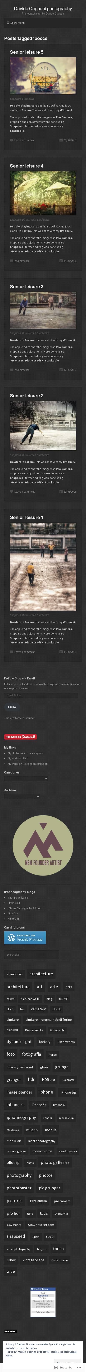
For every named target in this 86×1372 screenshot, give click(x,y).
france (53, 1055)
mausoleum (66, 1118)
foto (11, 1054)
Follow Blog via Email (19, 678)
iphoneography (21, 1117)
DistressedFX (57, 1030)
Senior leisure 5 (26, 51)
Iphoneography (43, 1306)
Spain (36, 1237)
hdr (31, 1079)
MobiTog (13, 913)
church (57, 1009)
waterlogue (59, 1260)
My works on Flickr (18, 758)
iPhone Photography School (24, 908)
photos (46, 1175)
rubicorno (43, 1295)
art (40, 987)
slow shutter (14, 1225)
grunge (62, 1067)
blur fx (10, 1009)
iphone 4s (15, 1104)
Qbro (30, 1214)
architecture (41, 974)
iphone (46, 1092)
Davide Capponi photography (43, 8)
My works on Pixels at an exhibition (28, 764)
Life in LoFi (14, 903)
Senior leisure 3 (26, 286)
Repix (44, 1214)
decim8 (12, 1030)
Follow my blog (43, 1312)
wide (11, 1271)
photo (30, 1163)
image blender (19, 1092)
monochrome (42, 1151)
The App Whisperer (18, 897)
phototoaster (19, 1188)
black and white (30, 999)
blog (49, 999)
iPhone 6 (58, 1105)
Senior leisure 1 (26, 517)
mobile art (14, 1141)
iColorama (68, 1080)
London (48, 1118)
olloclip (13, 1162)
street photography (18, 1249)
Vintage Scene (33, 1260)
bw (22, 1009)
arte (54, 987)
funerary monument (20, 1067)
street (50, 1237)
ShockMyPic (61, 1214)
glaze (44, 1067)
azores (10, 999)
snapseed (16, 1236)
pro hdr (13, 1213)
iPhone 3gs (69, 1092)
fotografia (31, 1054)
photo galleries (55, 1162)
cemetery (38, 1009)
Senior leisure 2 (26, 395)
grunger (14, 1079)
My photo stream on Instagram (25, 753)
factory (44, 1041)
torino (58, 1248)
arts (69, 986)
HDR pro (48, 1079)
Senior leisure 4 (26, 165)
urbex (11, 1260)
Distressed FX (34, 1030)
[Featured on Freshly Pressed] (25, 943)
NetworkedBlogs (39, 1289)
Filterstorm (66, 1042)
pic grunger (49, 1188)
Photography (39, 1301)
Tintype (41, 1249)
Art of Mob (14, 919)
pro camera (62, 1201)
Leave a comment (24, 140)
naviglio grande (68, 1151)
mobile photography (41, 1141)
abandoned (15, 974)
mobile (51, 1129)
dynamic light (19, 1041)
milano (32, 1129)
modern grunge (16, 1151)
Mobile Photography (44, 1302)
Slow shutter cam (41, 1224)
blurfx (63, 999)
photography (19, 1175)
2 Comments (21, 261)
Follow (12, 707)
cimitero (13, 1020)
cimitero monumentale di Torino (49, 1020)
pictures (15, 1200)
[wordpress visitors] (10, 1332)
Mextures (13, 1130)
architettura (18, 987)
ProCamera (38, 1201)
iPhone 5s (39, 1105)
